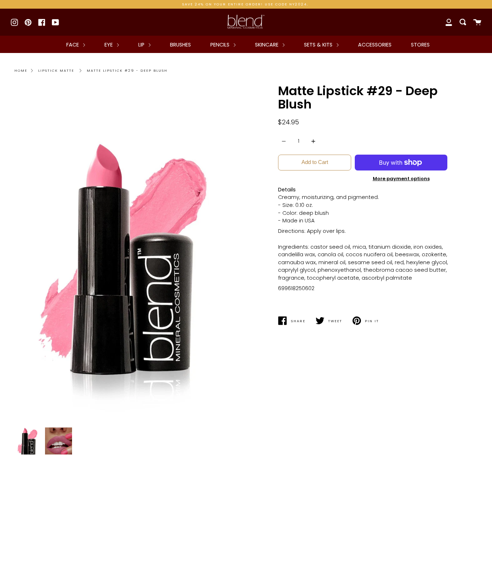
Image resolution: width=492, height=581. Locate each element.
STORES (420, 44)
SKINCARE (267, 44)
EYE (109, 44)
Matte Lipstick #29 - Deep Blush (127, 70)
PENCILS (220, 44)
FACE (73, 44)
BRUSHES (180, 44)
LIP (142, 44)
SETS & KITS (319, 44)
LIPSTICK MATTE (56, 70)
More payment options (401, 178)
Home (20, 70)
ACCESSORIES (375, 44)
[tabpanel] (127, 254)
